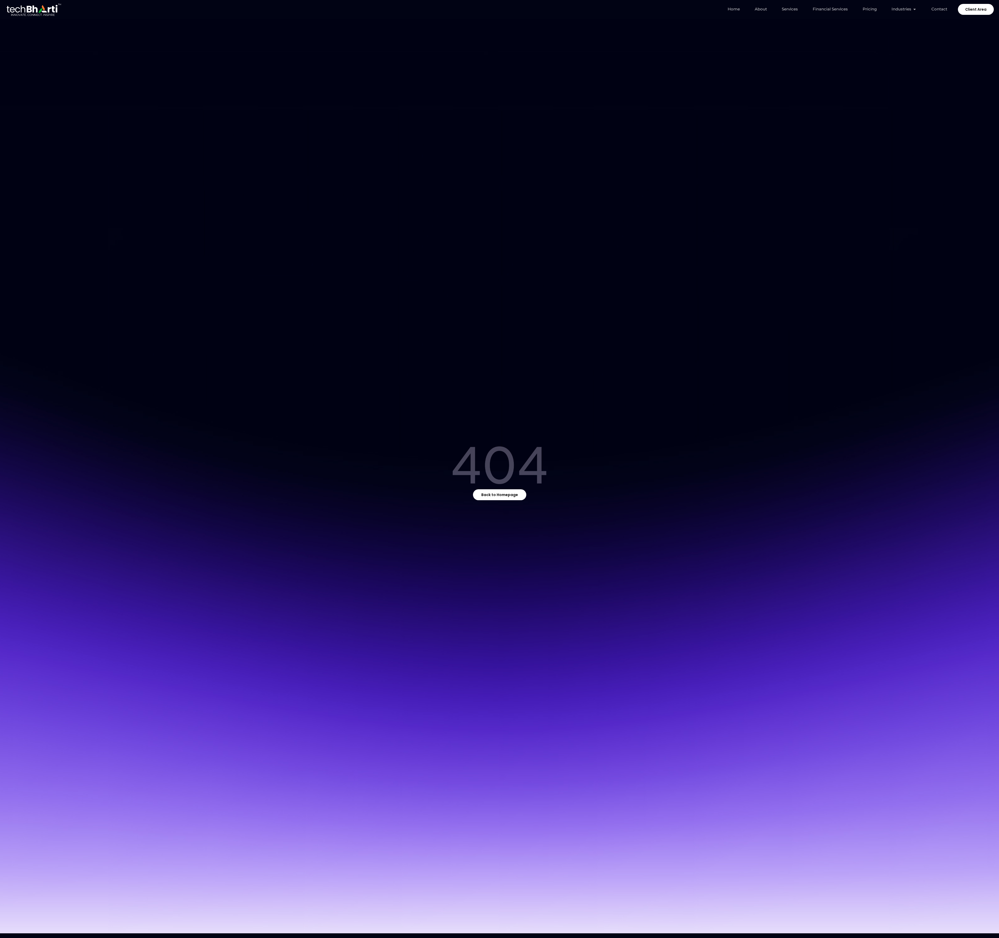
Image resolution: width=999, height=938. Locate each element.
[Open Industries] (915, 9)
